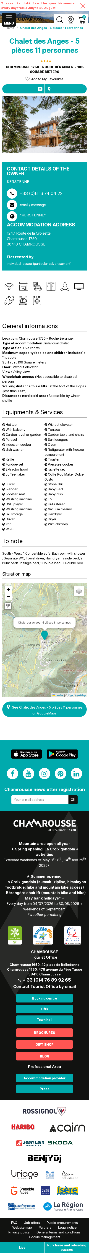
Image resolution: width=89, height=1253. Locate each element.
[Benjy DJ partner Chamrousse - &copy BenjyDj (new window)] (44, 1158)
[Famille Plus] (43, 935)
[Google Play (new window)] (62, 754)
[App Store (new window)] (26, 754)
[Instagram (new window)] (44, 773)
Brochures (44, 1033)
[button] (44, 635)
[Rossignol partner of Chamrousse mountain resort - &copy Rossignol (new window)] (44, 1110)
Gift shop (44, 1044)
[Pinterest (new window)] (60, 773)
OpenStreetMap (77, 695)
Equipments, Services (39, 88)
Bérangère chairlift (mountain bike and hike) (46, 892)
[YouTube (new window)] (28, 773)
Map (49, 88)
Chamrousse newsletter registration (44, 789)
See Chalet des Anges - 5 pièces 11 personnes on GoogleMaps (47, 710)
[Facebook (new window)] (12, 773)
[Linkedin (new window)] (76, 773)
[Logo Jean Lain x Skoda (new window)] (44, 1142)
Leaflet (59, 695)
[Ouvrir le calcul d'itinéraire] (8, 606)
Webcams (71, 20)
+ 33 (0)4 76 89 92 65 (46, 980)
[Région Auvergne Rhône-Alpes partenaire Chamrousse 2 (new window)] (63, 1206)
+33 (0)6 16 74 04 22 (41, 193)
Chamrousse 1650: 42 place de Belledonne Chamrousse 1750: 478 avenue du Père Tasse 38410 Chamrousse (44, 969)
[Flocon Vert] (15, 935)
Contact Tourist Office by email (44, 986)
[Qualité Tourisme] (72, 935)
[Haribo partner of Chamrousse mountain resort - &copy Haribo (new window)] (23, 1126)
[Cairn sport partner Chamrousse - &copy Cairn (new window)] (67, 1126)
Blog (44, 1056)
